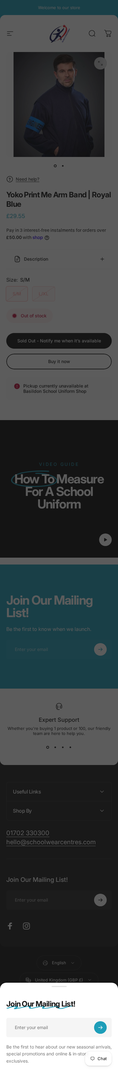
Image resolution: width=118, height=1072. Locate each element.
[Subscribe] (100, 1027)
